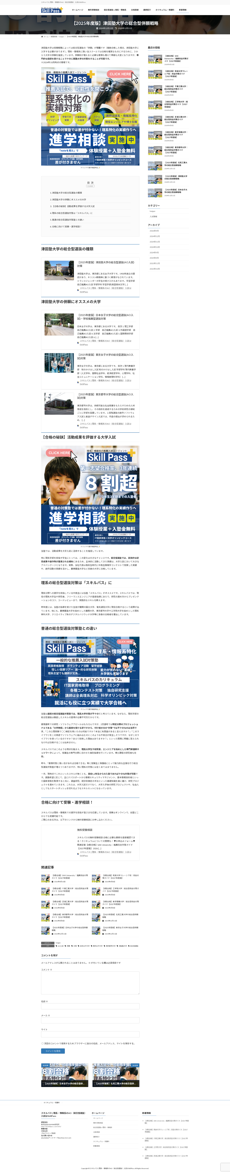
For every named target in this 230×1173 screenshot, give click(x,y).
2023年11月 (155, 263)
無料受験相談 (84, 829)
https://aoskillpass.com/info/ (51, 1126)
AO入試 (60, 946)
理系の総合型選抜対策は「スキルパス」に (71, 213)
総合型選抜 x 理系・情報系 (102, 1127)
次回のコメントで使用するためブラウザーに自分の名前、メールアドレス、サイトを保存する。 (90, 1043)
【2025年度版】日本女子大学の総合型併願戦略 (175, 191)
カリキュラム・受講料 (52, 1103)
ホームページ (98, 1118)
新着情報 (96, 1146)
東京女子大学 (97, 946)
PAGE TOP (222, 1135)
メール (45, 1015)
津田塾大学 (123, 946)
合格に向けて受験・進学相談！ (66, 226)
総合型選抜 (134, 946)
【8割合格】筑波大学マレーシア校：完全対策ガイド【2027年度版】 (176, 74)
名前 (44, 1001)
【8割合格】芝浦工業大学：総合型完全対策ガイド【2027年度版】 (176, 119)
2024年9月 (154, 252)
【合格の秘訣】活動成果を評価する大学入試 (72, 206)
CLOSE (90, 186)
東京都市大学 (111, 946)
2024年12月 (155, 236)
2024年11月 (155, 242)
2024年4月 (154, 258)
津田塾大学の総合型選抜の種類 (66, 192)
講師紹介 (96, 1137)
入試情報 (153, 216)
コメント (46, 969)
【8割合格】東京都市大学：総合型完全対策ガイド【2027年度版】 (176, 150)
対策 (75, 946)
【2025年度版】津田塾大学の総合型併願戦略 (175, 177)
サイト (44, 1029)
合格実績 (96, 1132)
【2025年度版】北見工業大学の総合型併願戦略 (175, 164)
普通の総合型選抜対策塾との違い (67, 219)
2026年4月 (154, 231)
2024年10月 (155, 247)
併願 (68, 946)
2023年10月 (155, 269)
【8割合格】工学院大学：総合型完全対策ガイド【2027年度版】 (176, 104)
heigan (58, 943)
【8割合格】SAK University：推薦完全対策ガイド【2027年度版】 (176, 58)
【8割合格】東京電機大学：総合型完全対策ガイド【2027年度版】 (176, 134)
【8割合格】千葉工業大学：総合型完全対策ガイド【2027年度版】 (176, 89)
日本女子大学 (85, 946)
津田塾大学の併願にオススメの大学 (68, 199)
